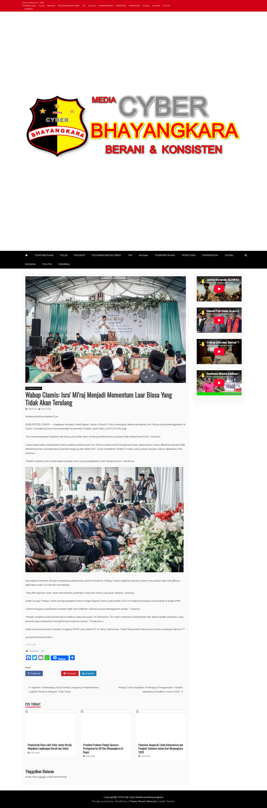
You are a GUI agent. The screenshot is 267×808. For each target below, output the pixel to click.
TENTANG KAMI (29, 5)
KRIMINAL (29, 9)
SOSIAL (146, 5)
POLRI (41, 5)
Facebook (34, 673)
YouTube (92, 5)
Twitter (53, 673)
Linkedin (89, 673)
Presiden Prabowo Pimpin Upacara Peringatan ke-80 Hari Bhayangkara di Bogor (103, 748)
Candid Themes (166, 801)
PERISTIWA (121, 5)
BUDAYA (156, 5)
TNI (83, 5)
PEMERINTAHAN (106, 5)
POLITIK (166, 5)
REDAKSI (51, 5)
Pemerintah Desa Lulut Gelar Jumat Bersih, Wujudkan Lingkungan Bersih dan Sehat (50, 746)
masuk (42, 776)
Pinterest (71, 673)
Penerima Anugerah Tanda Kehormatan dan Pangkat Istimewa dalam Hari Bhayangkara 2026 (160, 748)
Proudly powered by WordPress (110, 801)
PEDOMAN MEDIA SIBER (69, 5)
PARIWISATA (134, 5)
